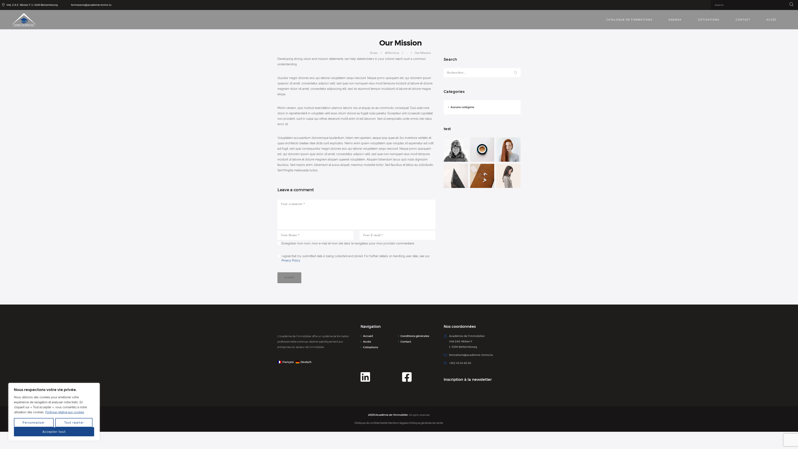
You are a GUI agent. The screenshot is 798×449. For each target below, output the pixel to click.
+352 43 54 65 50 (460, 363)
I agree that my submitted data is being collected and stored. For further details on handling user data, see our (356, 258)
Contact (405, 341)
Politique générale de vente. (426, 422)
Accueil (368, 336)
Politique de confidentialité (371, 422)
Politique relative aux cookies (64, 412)
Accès (367, 341)
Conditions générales (414, 336)
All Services (392, 53)
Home (374, 53)
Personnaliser (34, 422)
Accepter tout (54, 431)
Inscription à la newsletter (468, 379)
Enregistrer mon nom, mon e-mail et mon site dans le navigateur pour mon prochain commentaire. (348, 243)
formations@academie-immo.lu (471, 355)
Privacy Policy (291, 260)
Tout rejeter (74, 422)
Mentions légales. (398, 422)
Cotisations (370, 347)
